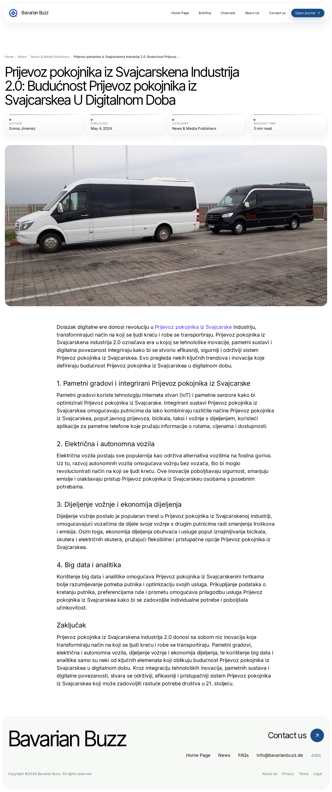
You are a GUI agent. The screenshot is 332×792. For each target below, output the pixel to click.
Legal (317, 774)
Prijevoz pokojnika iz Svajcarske (193, 327)
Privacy (288, 774)
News (22, 57)
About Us (269, 774)
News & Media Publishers (50, 57)
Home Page (198, 755)
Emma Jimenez (22, 128)
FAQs (243, 755)
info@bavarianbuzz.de (280, 755)
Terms (303, 774)
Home (9, 57)
